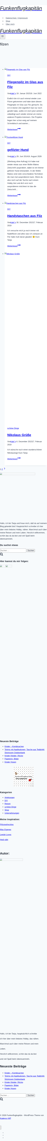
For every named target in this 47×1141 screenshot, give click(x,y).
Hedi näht (4, 840)
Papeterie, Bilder (12, 759)
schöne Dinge (13, 428)
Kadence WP (5, 1118)
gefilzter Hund (18, 150)
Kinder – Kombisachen (14, 746)
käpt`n (13, 93)
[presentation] (26, 69)
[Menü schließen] (0, 1127)
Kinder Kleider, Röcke (14, 756)
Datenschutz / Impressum (17, 18)
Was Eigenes (5, 830)
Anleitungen (9, 797)
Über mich (10, 24)
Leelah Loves (5, 835)
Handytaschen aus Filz (24, 216)
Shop (8, 21)
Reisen (7, 804)
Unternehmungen (12, 813)
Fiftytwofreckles (7, 824)
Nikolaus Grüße (19, 435)
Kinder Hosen (10, 762)
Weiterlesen (14, 129)
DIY (8, 75)
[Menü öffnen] (2, 36)
